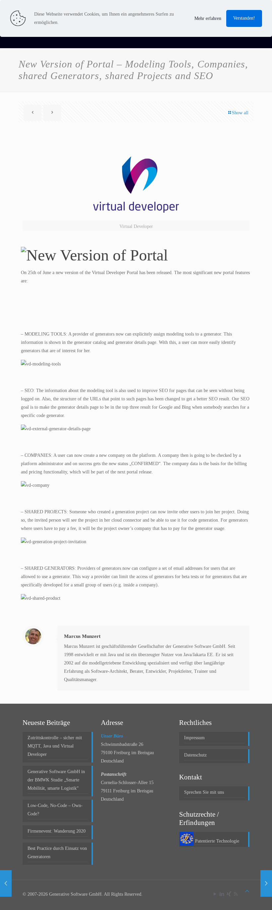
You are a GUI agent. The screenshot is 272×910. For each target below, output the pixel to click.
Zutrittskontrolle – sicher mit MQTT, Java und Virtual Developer (55, 746)
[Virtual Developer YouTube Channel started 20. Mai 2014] (6, 883)
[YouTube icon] (214, 894)
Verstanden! (244, 18)
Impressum (194, 737)
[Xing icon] (228, 894)
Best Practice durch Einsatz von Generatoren (57, 852)
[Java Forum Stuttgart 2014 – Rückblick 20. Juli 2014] (266, 883)
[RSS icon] (235, 894)
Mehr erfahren (207, 18)
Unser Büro (112, 736)
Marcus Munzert (82, 636)
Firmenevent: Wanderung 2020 (57, 831)
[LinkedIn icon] (221, 894)
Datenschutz (195, 755)
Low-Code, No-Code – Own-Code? (55, 809)
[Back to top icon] (247, 891)
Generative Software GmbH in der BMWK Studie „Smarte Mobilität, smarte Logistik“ (56, 780)
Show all (240, 112)
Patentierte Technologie (217, 841)
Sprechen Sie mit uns (204, 792)
